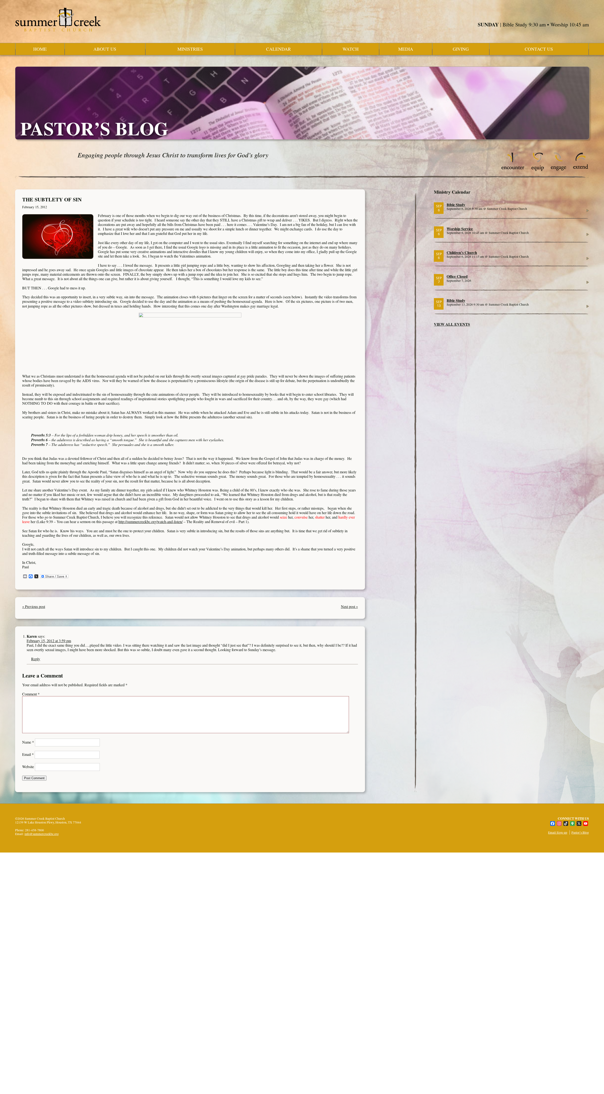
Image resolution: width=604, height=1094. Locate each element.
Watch (351, 49)
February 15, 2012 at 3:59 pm (49, 640)
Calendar (278, 49)
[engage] (558, 169)
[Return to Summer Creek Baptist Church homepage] (58, 20)
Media (405, 49)
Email (28, 754)
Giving (461, 49)
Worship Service (460, 228)
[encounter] (513, 169)
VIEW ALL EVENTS (452, 324)
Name (28, 742)
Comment (31, 693)
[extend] (581, 169)
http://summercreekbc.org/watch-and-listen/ (150, 521)
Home (40, 49)
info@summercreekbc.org (42, 834)
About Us (104, 49)
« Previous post (33, 606)
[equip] (537, 169)
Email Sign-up (557, 832)
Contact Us (539, 49)
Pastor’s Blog (580, 832)
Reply (35, 658)
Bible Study (456, 204)
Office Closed (457, 276)
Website (28, 766)
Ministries (190, 49)
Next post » (349, 606)
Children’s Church (462, 252)
